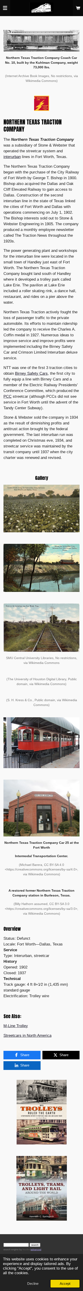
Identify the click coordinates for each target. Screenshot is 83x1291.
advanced (36, 1249)
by (25, 1249)
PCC (7, 396)
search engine (11, 1249)
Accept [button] (65, 1283)
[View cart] (78, 8)
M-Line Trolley (15, 1026)
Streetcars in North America (27, 1035)
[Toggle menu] (5, 8)
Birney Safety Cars (31, 373)
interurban (12, 157)
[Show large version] (41, 41)
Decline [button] (33, 1283)
